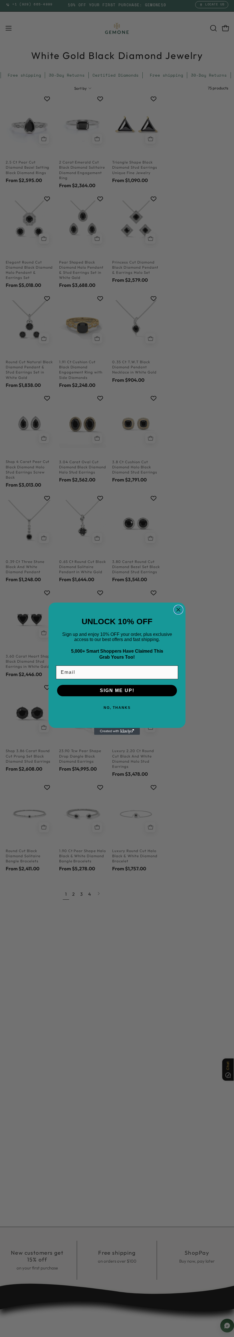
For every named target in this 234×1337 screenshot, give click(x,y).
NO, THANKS (117, 708)
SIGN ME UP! (117, 690)
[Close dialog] (178, 609)
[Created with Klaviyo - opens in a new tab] (117, 731)
